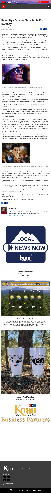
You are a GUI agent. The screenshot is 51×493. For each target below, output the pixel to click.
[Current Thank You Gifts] (25, 362)
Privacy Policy (22, 465)
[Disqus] (25, 443)
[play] (4, 6)
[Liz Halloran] (4, 210)
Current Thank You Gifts (25, 397)
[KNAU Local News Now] (25, 245)
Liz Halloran (8, 28)
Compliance (31, 468)
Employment (32, 465)
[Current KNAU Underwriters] (25, 413)
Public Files (21, 468)
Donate (46, 2)
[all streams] (49, 6)
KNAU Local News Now (25, 271)
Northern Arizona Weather (25, 319)
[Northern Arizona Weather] (25, 298)
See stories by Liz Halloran (16, 215)
